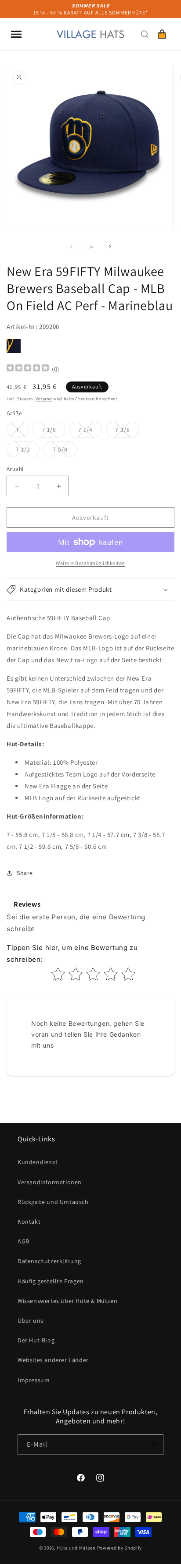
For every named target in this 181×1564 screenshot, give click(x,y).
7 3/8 (127, 431)
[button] (16, 34)
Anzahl (15, 469)
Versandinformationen (50, 1182)
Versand (44, 399)
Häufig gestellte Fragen (51, 1281)
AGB (23, 1241)
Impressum (34, 1380)
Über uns (30, 1320)
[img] (28, 369)
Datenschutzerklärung (49, 1261)
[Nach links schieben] (71, 246)
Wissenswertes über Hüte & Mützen (67, 1301)
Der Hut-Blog (36, 1340)
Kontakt (29, 1221)
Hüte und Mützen (76, 1548)
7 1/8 (53, 431)
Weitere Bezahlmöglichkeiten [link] (90, 563)
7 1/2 (28, 451)
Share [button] (25, 873)
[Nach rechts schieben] (109, 246)
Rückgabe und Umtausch (53, 1202)
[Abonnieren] (153, 1444)
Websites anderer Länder (53, 1360)
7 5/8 (65, 451)
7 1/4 (90, 431)
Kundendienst (38, 1162)
